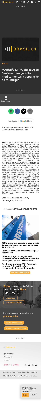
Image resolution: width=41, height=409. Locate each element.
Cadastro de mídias (14, 303)
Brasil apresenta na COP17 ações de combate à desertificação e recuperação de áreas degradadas (19, 266)
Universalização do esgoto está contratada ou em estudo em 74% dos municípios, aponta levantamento (20, 258)
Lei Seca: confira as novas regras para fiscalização (20, 252)
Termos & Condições (23, 372)
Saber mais (33, 395)
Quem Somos (8, 354)
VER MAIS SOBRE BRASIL (20, 273)
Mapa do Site (8, 357)
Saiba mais (10, 298)
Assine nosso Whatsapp (16, 328)
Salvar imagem (6, 101)
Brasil (5, 63)
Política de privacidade (9, 372)
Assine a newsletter (14, 322)
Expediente (34, 372)
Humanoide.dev (31, 376)
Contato (6, 360)
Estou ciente (25, 395)
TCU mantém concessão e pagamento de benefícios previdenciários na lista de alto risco (20, 245)
